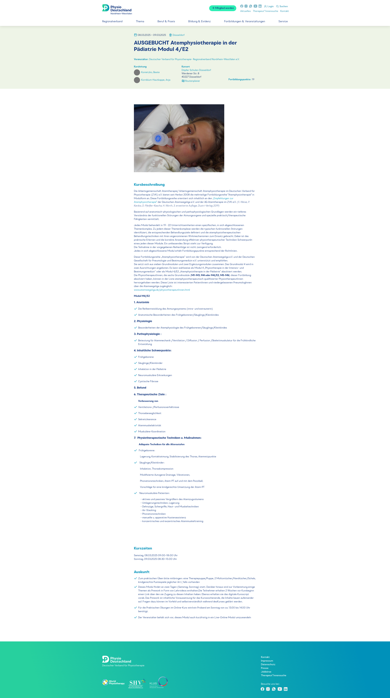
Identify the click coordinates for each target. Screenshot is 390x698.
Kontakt (284, 11)
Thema (140, 21)
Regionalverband (112, 21)
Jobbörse (266, 672)
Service (283, 21)
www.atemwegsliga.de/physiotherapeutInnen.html (162, 290)
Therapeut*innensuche (265, 11)
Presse (264, 668)
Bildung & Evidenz (199, 21)
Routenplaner (192, 81)
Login (270, 6)
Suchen (283, 6)
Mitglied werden (224, 8)
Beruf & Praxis (166, 21)
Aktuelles (245, 11)
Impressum (267, 661)
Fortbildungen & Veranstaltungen (244, 21)
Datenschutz (268, 665)
